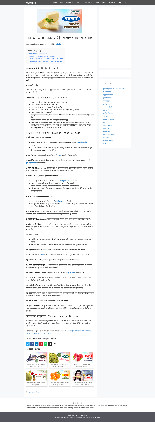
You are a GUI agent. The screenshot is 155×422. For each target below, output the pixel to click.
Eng (119, 2)
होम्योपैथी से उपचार (108, 113)
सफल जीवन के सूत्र (108, 119)
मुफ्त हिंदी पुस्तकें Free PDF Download (114, 89)
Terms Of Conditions (75, 417)
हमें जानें (111, 2)
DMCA (99, 417)
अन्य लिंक (87, 2)
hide (38, 51)
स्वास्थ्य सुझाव (106, 101)
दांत (60, 155)
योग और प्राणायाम (107, 125)
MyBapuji (31, 2)
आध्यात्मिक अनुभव (108, 140)
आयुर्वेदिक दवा (106, 104)
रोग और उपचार (107, 92)
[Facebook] (32, 344)
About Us (57, 417)
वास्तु (104, 122)
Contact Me (64, 417)
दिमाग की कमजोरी (82, 142)
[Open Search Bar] (125, 2)
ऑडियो (97, 2)
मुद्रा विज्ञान (106, 116)
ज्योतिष (104, 143)
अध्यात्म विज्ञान (107, 131)
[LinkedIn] (36, 344)
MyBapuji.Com (83, 415)
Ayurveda (31, 392)
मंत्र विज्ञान (106, 128)
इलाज (78, 2)
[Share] (50, 344)
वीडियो (103, 2)
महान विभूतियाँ (106, 137)
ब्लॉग (61, 2)
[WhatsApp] (45, 344)
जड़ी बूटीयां (106, 110)
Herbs (38, 392)
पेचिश (42, 255)
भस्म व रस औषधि (107, 107)
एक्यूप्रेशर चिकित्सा (108, 95)
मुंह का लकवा (71, 273)
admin (58, 44)
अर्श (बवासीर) (64, 181)
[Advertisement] (115, 37)
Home (55, 2)
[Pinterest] (41, 344)
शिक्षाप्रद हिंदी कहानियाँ (109, 134)
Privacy (93, 417)
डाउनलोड (68, 2)
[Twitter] (28, 344)
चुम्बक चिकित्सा (107, 98)
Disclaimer (86, 417)
